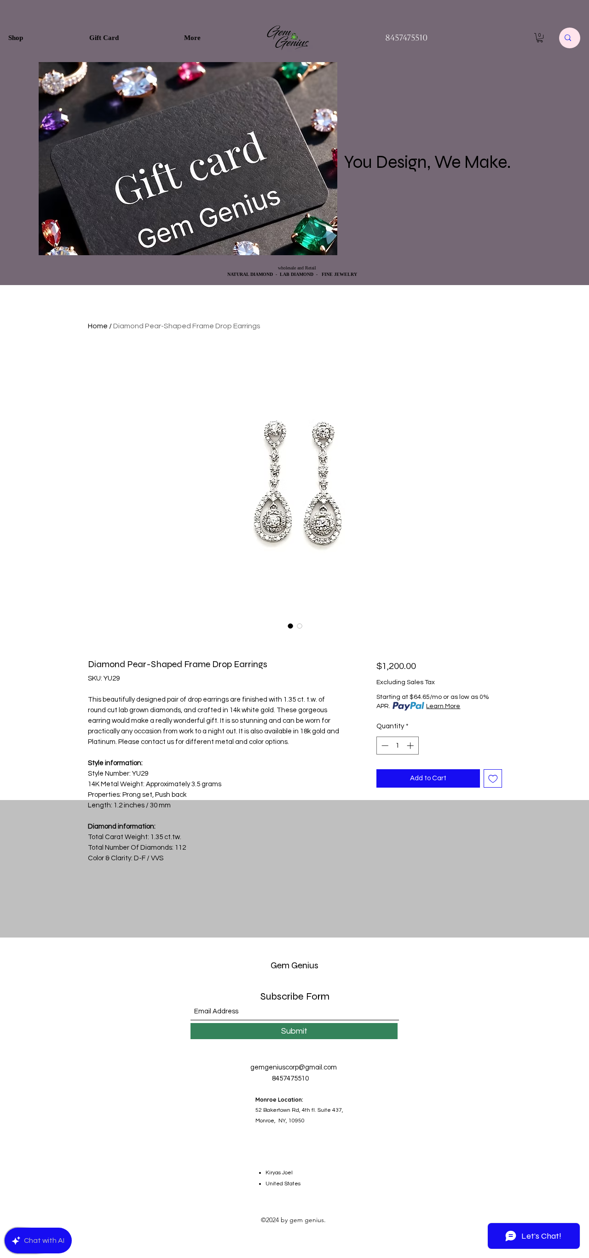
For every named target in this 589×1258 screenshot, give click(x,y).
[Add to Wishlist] (493, 778)
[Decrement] (384, 745)
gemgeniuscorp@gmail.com (293, 1067)
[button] (539, 37)
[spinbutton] (397, 745)
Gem (280, 965)
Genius (303, 965)
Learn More (443, 706)
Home (98, 326)
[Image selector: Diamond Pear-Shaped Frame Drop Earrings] (290, 625)
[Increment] (411, 745)
